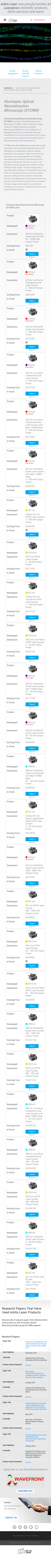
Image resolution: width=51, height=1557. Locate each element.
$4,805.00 (30, 742)
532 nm (28, 1365)
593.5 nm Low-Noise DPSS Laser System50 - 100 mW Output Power (35, 991)
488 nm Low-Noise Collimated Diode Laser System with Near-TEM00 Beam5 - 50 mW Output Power (34, 1115)
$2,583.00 (30, 486)
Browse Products (38, 72)
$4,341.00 (30, 611)
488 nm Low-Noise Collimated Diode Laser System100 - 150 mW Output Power (34, 1159)
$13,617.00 (31, 1080)
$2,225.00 (30, 338)
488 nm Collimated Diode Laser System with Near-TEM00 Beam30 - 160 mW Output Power (35, 777)
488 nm (31, 766)
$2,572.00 (30, 436)
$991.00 (29, 245)
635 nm (30, 273)
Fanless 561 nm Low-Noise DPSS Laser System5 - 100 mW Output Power (34, 601)
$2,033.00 (30, 294)
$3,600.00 (30, 526)
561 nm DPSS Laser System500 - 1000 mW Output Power (35, 909)
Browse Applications (13, 72)
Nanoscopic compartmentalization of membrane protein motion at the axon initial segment (36, 1374)
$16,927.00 (31, 1248)
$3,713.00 (30, 568)
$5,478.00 (30, 833)
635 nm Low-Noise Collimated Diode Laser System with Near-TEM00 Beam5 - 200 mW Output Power (34, 426)
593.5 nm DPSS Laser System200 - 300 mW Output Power (33, 1072)
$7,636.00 (30, 999)
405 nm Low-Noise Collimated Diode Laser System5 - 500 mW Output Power (34, 378)
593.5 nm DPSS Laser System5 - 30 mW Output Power (34, 560)
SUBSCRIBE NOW (25, 1491)
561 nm (31, 510)
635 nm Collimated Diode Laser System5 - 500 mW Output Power (35, 330)
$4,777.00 (30, 698)
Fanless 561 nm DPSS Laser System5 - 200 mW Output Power (35, 518)
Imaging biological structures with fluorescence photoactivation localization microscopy (36, 1438)
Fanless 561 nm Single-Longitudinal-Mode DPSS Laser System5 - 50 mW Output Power (35, 822)
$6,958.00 (30, 917)
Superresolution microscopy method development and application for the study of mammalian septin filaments (36, 1406)
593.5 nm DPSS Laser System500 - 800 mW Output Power (33, 1200)
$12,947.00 (31, 1040)
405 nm (30, 226)
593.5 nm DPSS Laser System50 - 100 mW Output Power (35, 949)
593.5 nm (32, 552)
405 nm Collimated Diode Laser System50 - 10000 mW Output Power (35, 237)
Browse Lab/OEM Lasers (25, 73)
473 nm (28, 1397)
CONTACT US (11, 1518)
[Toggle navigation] (5, 20)
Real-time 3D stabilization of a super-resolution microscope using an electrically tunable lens (36, 1345)
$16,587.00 (31, 1208)
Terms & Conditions (32, 1536)
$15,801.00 (31, 1125)
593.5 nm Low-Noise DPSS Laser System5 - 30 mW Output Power (35, 643)
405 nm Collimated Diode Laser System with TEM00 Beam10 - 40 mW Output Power (35, 688)
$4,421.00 (30, 651)
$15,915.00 (31, 1168)
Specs (32, 257)
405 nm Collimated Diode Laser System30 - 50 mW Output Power (35, 734)
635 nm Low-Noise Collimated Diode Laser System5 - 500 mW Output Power (34, 285)
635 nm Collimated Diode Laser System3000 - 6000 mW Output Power (35, 869)
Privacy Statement (18, 1536)
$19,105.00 (31, 1288)
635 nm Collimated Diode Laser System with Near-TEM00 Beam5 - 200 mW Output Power (35, 475)
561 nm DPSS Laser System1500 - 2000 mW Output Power (35, 1281)
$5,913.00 (30, 877)
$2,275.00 (30, 387)
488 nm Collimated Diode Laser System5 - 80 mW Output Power (35, 1240)
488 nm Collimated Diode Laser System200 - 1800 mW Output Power (35, 1032)
